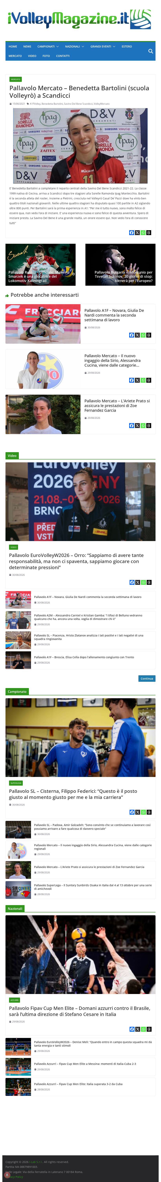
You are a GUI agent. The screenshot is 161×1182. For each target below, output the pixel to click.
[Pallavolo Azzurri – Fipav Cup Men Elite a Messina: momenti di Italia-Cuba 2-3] (18, 1067)
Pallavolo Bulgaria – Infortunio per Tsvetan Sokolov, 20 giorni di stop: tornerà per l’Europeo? (124, 276)
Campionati (46, 46)
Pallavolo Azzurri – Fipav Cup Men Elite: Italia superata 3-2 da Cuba (78, 1084)
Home (13, 46)
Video (32, 56)
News (27, 46)
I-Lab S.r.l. (35, 1162)
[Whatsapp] (143, 232)
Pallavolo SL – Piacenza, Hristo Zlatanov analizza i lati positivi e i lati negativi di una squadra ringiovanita (88, 637)
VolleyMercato (102, 103)
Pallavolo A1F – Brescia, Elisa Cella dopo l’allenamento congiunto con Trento (84, 657)
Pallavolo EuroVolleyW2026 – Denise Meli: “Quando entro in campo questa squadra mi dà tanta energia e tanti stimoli (93, 1043)
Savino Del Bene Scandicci (78, 103)
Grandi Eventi (101, 46)
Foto (46, 56)
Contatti (63, 56)
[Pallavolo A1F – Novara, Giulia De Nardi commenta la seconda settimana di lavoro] (42, 307)
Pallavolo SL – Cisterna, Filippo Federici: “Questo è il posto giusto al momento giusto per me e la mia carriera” (73, 794)
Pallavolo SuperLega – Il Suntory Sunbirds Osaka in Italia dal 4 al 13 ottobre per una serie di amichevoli (93, 887)
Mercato (15, 56)
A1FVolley (35, 103)
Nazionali (72, 46)
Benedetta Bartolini (52, 103)
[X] (137, 232)
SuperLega (16, 783)
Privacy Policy (14, 1177)
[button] (57, 46)
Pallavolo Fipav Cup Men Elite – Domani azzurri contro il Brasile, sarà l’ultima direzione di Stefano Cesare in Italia (79, 1011)
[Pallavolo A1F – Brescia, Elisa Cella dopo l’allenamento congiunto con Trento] (18, 660)
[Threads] (148, 232)
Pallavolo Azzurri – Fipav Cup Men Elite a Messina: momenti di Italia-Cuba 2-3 (85, 1064)
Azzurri (14, 1000)
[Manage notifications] (7, 1175)
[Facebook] (131, 232)
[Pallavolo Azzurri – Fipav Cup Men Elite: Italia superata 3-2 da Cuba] (18, 1087)
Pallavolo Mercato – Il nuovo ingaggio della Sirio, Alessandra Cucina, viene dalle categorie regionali (112, 362)
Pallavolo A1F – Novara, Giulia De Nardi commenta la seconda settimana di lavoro (114, 315)
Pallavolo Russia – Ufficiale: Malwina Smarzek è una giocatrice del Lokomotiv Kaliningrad (39, 276)
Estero (127, 46)
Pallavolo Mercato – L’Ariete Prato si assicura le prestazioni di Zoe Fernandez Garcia (117, 405)
